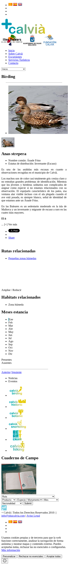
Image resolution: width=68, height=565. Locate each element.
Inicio (11, 50)
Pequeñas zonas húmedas (22, 258)
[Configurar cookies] (4, 561)
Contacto (13, 63)
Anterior (6, 372)
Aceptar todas (54, 556)
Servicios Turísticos (19, 59)
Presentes (6, 359)
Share (11, 237)
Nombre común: (17, 160)
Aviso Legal (33, 515)
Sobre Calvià (15, 53)
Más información (10, 550)
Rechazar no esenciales (31, 556)
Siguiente (16, 372)
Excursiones (15, 56)
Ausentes (6, 362)
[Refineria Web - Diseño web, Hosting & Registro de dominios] (4, 509)
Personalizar (9, 556)
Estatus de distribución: (21, 163)
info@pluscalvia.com (13, 515)
